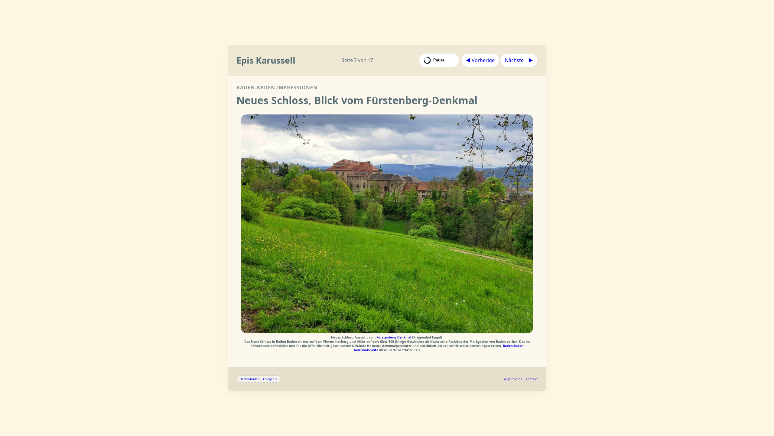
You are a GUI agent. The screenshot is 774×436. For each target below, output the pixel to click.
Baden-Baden (249, 379)
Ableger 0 (269, 379)
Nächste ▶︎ (519, 60)
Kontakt (531, 379)
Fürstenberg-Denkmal (394, 337)
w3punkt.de (513, 379)
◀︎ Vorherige (480, 60)
